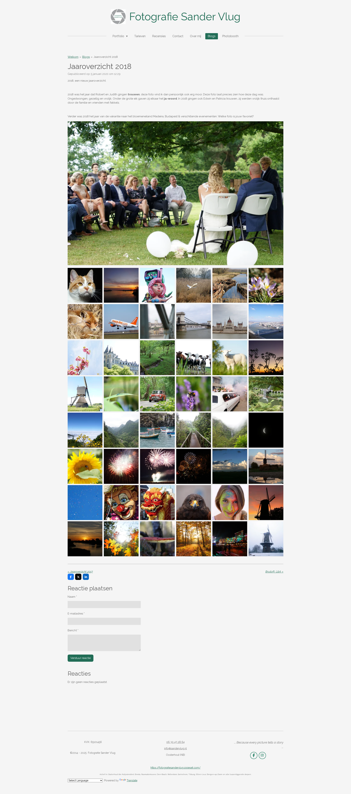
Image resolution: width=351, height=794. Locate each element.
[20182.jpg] (121, 285)
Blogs (86, 57)
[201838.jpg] (157, 466)
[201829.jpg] (266, 394)
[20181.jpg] (85, 285)
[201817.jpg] (157, 358)
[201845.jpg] (157, 502)
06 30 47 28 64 (175, 742)
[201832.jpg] (157, 430)
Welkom (73, 57)
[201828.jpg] (230, 394)
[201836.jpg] (85, 466)
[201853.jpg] (230, 539)
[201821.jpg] (85, 394)
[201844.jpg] (121, 502)
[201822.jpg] (121, 394)
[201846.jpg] (194, 502)
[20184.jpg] (194, 285)
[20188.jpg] (121, 321)
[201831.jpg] (121, 430)
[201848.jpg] (266, 502)
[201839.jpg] (194, 466)
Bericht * (73, 630)
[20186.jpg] (266, 285)
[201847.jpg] (230, 502)
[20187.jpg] (85, 321)
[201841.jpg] (266, 466)
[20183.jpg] (157, 285)
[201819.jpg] (230, 358)
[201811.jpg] (194, 321)
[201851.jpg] (157, 539)
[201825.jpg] (157, 394)
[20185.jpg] (230, 285)
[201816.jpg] (121, 358)
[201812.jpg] (230, 321)
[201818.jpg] (194, 358)
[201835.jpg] (266, 430)
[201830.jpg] (85, 430)
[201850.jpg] (121, 539)
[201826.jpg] (194, 394)
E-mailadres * (76, 613)
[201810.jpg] (157, 321)
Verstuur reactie (80, 658)
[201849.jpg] (85, 539)
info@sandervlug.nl (175, 748)
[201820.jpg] (266, 358)
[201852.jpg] (194, 539)
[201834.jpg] (230, 430)
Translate (132, 780)
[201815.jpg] (85, 358)
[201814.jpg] (266, 321)
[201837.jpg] (121, 466)
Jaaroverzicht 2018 (106, 57)
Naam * (72, 596)
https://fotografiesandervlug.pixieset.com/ (175, 767)
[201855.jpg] (266, 539)
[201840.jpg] (230, 466)
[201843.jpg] (85, 502)
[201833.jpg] (194, 430)
